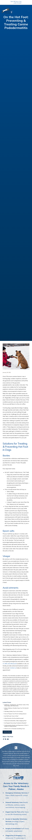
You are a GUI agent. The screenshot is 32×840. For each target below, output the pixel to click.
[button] (29, 11)
